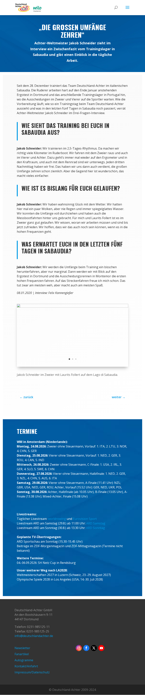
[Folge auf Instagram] (79, 648)
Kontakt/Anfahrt (26, 666)
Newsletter (22, 648)
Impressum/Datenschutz (32, 672)
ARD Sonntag (95, 528)
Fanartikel (22, 654)
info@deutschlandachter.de (34, 636)
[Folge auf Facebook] (86, 648)
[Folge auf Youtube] (101, 648)
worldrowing (57, 519)
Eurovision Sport (85, 519)
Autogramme (24, 660)
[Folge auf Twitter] (94, 648)
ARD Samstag (95, 523)
